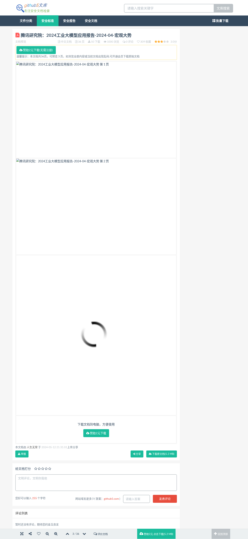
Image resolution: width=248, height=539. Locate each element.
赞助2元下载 (97, 433)
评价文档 (102, 534)
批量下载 (221, 20)
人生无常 (32, 447)
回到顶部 (222, 534)
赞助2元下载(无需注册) (37, 50)
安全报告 (69, 20)
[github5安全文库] (33, 7)
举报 (23, 453)
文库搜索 (223, 8)
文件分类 (26, 20)
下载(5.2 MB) (163, 453)
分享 (138, 453)
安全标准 (47, 20)
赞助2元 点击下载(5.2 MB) (158, 534)
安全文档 (91, 20)
